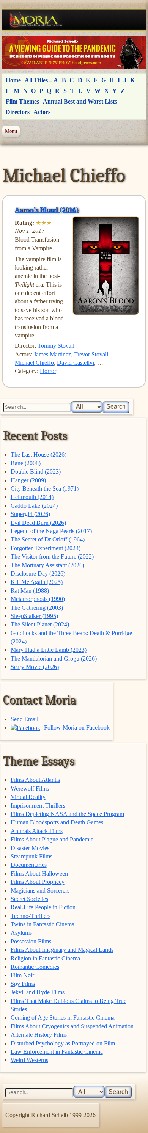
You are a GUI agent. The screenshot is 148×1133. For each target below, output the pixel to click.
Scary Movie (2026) (35, 667)
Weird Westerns (29, 1060)
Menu (11, 131)
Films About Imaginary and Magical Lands (62, 949)
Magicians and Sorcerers (40, 890)
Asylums (21, 932)
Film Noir (22, 975)
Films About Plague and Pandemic (52, 839)
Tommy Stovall (56, 345)
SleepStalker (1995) (34, 616)
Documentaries (29, 865)
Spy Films (23, 984)
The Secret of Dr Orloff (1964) (48, 539)
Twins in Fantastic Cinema (42, 924)
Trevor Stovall (91, 354)
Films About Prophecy (38, 882)
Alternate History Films (39, 1034)
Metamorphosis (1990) (38, 599)
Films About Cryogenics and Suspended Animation (72, 1026)
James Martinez (52, 354)
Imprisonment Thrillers (38, 805)
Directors (18, 112)
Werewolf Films (30, 788)
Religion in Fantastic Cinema (45, 958)
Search (116, 406)
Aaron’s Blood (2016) (47, 210)
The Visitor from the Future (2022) (52, 556)
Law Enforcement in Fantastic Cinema (57, 1051)
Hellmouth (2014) (32, 497)
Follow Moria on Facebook (76, 727)
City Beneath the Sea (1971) (45, 488)
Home (13, 80)
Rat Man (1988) (30, 590)
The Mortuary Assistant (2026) (47, 565)
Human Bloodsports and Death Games (57, 822)
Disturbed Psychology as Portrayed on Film (63, 1043)
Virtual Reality (28, 797)
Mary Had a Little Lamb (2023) (49, 650)
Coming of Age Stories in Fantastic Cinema (63, 1017)
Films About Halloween (39, 873)
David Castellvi (75, 362)
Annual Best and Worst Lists (80, 101)
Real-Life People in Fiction (43, 907)
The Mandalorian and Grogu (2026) (54, 658)
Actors (41, 112)
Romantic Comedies (35, 967)
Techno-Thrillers (30, 916)
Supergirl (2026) (30, 514)
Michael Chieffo (34, 362)
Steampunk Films (31, 856)
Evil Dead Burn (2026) (38, 522)
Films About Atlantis (35, 780)
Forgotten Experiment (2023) (45, 548)
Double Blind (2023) (36, 471)
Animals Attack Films (37, 831)
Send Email (24, 719)
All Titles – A (41, 80)
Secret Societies (29, 899)
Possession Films (31, 941)
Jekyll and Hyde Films (38, 992)
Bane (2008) (26, 463)
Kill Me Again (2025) (37, 582)
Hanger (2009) (28, 480)
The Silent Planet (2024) (40, 624)
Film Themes (22, 101)
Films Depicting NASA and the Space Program (67, 814)
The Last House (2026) (38, 454)
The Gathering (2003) (37, 607)
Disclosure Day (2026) (38, 573)
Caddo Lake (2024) (34, 505)
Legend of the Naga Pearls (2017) (51, 531)
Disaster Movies (30, 848)
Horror (48, 371)
